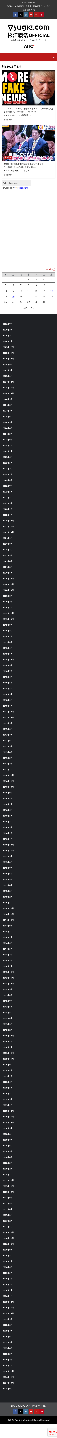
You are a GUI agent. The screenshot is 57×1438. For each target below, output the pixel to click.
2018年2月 (8, 700)
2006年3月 (8, 1284)
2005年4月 (8, 1348)
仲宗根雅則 (19, 6)
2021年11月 (8, 526)
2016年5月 (8, 815)
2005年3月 (8, 1354)
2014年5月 (8, 948)
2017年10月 (8, 717)
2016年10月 (8, 786)
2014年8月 (8, 931)
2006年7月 (8, 1261)
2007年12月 (8, 1180)
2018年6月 (8, 677)
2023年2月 (8, 468)
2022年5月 (8, 491)
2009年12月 (8, 1053)
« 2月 (25, 307)
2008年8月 (8, 1134)
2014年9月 (8, 925)
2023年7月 (8, 451)
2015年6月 (8, 873)
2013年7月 (8, 1001)
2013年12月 (8, 972)
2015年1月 (8, 902)
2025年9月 (8, 364)
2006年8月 (8, 1255)
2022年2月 (8, 509)
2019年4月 (8, 648)
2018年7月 (8, 671)
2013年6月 (8, 1006)
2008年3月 (8, 1163)
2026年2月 (8, 335)
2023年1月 (8, 474)
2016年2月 (8, 833)
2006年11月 (8, 1238)
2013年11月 (8, 977)
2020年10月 (8, 590)
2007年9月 (8, 1197)
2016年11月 (8, 781)
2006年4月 (8, 1278)
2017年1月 (8, 769)
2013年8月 (8, 995)
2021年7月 (8, 549)
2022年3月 (8, 503)
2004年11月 (8, 1377)
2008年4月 (8, 1157)
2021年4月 (8, 561)
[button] (4, 56)
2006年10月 (8, 1244)
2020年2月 (8, 601)
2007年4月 (8, 1209)
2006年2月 (8, 1290)
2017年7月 (8, 734)
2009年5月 (8, 1087)
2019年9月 (8, 624)
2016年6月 (8, 810)
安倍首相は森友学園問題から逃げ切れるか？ (23, 163)
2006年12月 (8, 1232)
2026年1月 (8, 341)
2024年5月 (8, 422)
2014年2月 (8, 960)
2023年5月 (8, 462)
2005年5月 (8, 1342)
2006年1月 (8, 1296)
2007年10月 (8, 1192)
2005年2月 (8, 1359)
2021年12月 (8, 520)
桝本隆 (28, 6)
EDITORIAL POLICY (20, 1405)
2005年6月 (8, 1336)
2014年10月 (8, 920)
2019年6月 (8, 642)
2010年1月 (8, 1047)
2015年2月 (8, 896)
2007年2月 (8, 1220)
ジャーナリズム (19, 102)
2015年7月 (8, 867)
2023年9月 (8, 439)
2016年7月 (8, 804)
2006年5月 (8, 1273)
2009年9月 (8, 1064)
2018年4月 (8, 688)
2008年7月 (8, 1139)
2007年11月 (8, 1186)
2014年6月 (8, 943)
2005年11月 (8, 1307)
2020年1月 (8, 607)
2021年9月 (8, 538)
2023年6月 (8, 457)
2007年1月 (8, 1226)
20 (13, 296)
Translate (23, 187)
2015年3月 (8, 891)
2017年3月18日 (21, 167)
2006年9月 (8, 1249)
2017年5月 (8, 746)
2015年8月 (8, 862)
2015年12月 (8, 844)
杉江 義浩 (9, 112)
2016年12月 (8, 775)
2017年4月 (8, 752)
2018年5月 (8, 682)
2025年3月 (8, 370)
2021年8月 (8, 543)
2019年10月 (8, 619)
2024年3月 (8, 434)
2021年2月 (8, 567)
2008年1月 (8, 1174)
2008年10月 (8, 1122)
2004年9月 (8, 1388)
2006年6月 (8, 1267)
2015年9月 (8, 856)
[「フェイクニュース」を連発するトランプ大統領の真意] (28, 87)
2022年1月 (8, 515)
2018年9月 (8, 665)
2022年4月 (8, 497)
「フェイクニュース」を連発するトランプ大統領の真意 (28, 108)
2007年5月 (8, 1203)
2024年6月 (8, 416)
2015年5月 (8, 879)
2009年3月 (8, 1099)
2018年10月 (8, 659)
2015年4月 (8, 885)
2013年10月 (8, 983)
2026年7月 (8, 324)
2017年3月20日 (21, 112)
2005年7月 (8, 1330)
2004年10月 (8, 1382)
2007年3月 (8, 1215)
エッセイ (8, 102)
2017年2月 (8, 763)
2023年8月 (8, 445)
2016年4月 (8, 821)
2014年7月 (8, 937)
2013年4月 (8, 1018)
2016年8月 (8, 798)
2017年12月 (8, 711)
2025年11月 (8, 353)
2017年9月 (8, 723)
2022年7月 (8, 486)
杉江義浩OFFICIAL (28, 35)
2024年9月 (8, 399)
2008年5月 (8, 1151)
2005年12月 (8, 1301)
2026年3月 (8, 329)
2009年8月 (8, 1070)
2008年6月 (8, 1145)
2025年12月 (8, 347)
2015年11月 (8, 850)
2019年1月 (8, 653)
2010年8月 (8, 1041)
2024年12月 (8, 381)
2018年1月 (8, 705)
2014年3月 (8, 954)
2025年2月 (8, 376)
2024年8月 (8, 405)
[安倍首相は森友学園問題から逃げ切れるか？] (28, 143)
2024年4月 (8, 428)
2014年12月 (8, 908)
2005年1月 (8, 1365)
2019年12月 (8, 613)
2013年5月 (8, 1012)
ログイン (48, 6)
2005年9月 (8, 1319)
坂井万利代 (37, 6)
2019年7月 (8, 636)
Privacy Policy (39, 1405)
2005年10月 (8, 1313)
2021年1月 (8, 572)
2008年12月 (8, 1111)
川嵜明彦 (9, 6)
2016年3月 (8, 827)
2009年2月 (8, 1105)
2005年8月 (8, 1325)
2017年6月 (8, 740)
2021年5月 (8, 555)
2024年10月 (8, 393)
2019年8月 (8, 630)
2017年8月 (8, 729)
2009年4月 (8, 1093)
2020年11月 (8, 584)
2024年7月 (8, 410)
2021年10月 (8, 532)
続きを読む (8, 120)
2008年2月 (8, 1168)
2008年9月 (8, 1128)
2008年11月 (8, 1116)
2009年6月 (8, 1082)
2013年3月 (8, 1024)
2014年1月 (8, 966)
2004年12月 (8, 1371)
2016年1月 (8, 839)
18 (51, 290)
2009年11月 (8, 1058)
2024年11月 (8, 387)
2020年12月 (8, 578)
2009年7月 (8, 1076)
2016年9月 (8, 792)
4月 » (31, 307)
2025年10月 (8, 358)
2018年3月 (8, 694)
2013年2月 (8, 1029)
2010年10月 (8, 1035)
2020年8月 (8, 596)
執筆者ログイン (29, 10)
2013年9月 (8, 989)
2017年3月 (8, 758)
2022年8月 (8, 480)
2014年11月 (8, 914)
